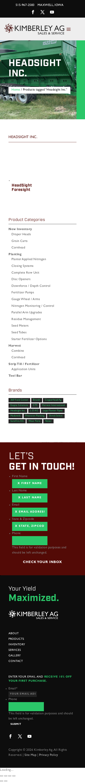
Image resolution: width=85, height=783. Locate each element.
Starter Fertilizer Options (29, 339)
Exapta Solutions (19, 405)
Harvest (14, 346)
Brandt (36, 400)
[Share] (5, 775)
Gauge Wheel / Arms (25, 299)
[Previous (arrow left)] (1, 781)
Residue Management (26, 319)
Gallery (14, 655)
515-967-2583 (25, 5)
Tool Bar (15, 376)
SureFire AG (17, 421)
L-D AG (34, 411)
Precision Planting (34, 416)
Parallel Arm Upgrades (26, 312)
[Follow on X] (42, 12)
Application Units (23, 369)
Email (16, 505)
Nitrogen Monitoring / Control (32, 306)
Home (15, 90)
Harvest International (53, 405)
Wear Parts (34, 421)
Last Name (19, 490)
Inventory (16, 644)
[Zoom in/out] (13, 775)
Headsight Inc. (18, 411)
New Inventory (20, 229)
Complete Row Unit (25, 273)
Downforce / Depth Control (31, 286)
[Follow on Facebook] (33, 12)
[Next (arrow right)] (5, 781)
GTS (35, 405)
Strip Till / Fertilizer (24, 364)
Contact (15, 661)
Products (16, 639)
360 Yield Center (19, 400)
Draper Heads (21, 234)
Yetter (48, 421)
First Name (19, 476)
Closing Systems (22, 266)
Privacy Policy (48, 755)
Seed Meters (20, 326)
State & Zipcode (23, 519)
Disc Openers (20, 279)
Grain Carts (19, 241)
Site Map (30, 755)
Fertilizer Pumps (22, 292)
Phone (16, 533)
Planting (15, 254)
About (13, 633)
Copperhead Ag (53, 400)
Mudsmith (15, 416)
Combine (17, 351)
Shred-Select (56, 416)
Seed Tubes (18, 332)
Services (14, 650)
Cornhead (18, 247)
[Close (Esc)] (1, 775)
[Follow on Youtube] (52, 12)
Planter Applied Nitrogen (28, 259)
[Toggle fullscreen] (9, 775)
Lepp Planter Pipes (53, 411)
